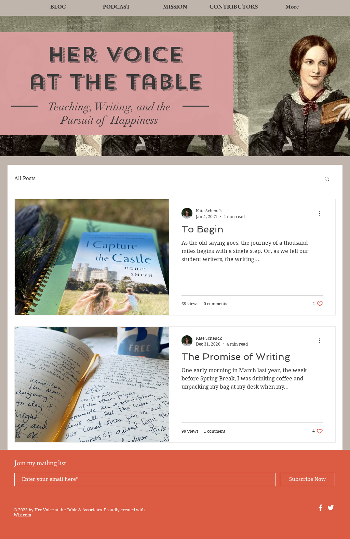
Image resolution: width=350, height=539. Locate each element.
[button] (327, 179)
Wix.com (22, 514)
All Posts (25, 178)
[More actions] (322, 213)
